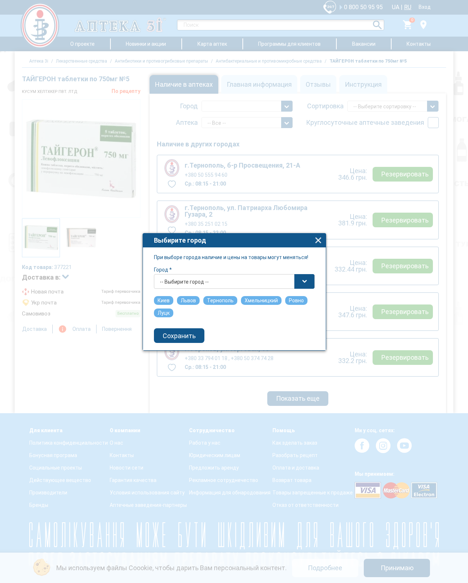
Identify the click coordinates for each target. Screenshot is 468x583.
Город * (163, 270)
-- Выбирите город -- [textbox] (184, 282)
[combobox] (234, 281)
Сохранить (179, 336)
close (318, 240)
